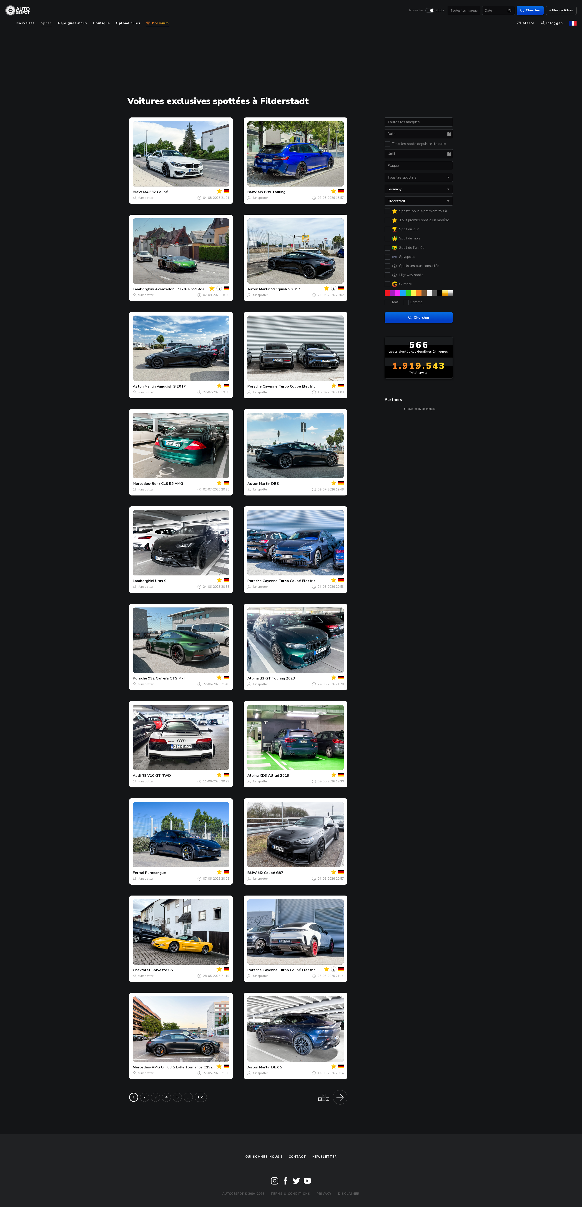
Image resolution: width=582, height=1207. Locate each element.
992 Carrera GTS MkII (166, 678)
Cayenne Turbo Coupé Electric (289, 386)
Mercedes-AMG (146, 1067)
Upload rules (128, 23)
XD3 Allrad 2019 (274, 775)
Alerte (528, 23)
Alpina (253, 678)
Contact (297, 1157)
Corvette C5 (162, 970)
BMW (137, 191)
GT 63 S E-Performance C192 (187, 1067)
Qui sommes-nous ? (263, 1157)
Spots (440, 10)
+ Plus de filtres (561, 10)
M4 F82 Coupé (155, 191)
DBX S (276, 1067)
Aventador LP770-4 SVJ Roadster (184, 289)
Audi (137, 775)
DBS (275, 483)
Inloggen (554, 23)
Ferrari (138, 872)
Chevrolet (142, 970)
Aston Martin (258, 289)
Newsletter (324, 1157)
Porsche (254, 386)
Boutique (101, 23)
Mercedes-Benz (146, 483)
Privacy (324, 1194)
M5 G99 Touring (272, 191)
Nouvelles (416, 10)
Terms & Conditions (290, 1194)
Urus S (160, 580)
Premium (160, 23)
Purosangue (155, 872)
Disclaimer (349, 1194)
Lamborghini (143, 289)
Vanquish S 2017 (285, 289)
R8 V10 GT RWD (156, 775)
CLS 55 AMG (172, 483)
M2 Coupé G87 (270, 872)
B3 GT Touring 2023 (277, 678)
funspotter (145, 198)
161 (200, 1097)
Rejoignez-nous (72, 23)
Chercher (533, 10)
